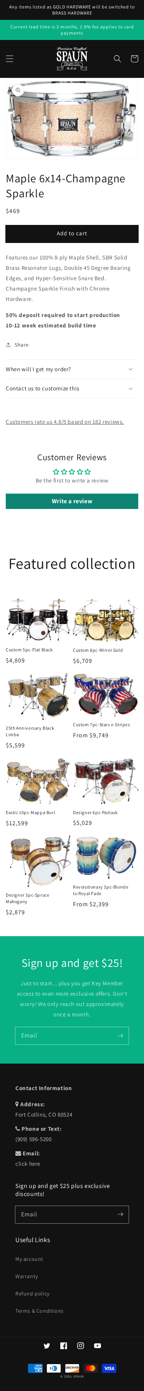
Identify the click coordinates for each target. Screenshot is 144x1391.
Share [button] (22, 344)
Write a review (72, 501)
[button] (9, 58)
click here (27, 1163)
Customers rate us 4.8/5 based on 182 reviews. (65, 421)
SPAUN (78, 1376)
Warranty (26, 1276)
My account (29, 1259)
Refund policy (32, 1293)
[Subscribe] (120, 1035)
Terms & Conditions (39, 1310)
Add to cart (72, 233)
